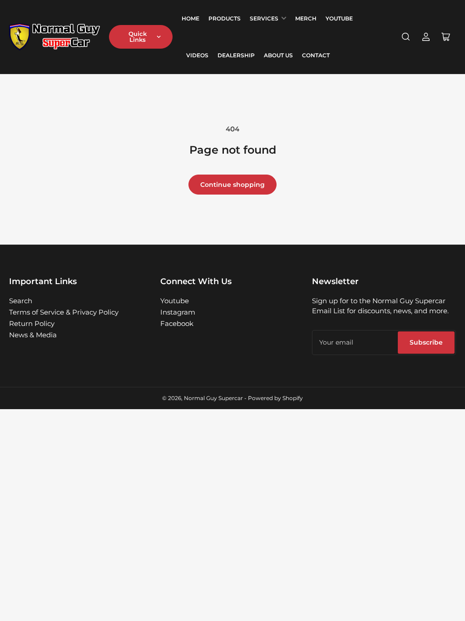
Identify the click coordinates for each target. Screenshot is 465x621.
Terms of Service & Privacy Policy (64, 312)
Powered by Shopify (275, 398)
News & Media (33, 335)
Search (20, 300)
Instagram (177, 312)
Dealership (236, 55)
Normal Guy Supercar (213, 398)
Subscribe (426, 342)
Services (264, 18)
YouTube (339, 18)
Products (224, 18)
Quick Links (138, 36)
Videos (197, 55)
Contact (316, 55)
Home (190, 18)
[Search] (406, 37)
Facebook (176, 323)
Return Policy (31, 323)
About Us (278, 55)
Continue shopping (232, 184)
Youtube (174, 300)
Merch (306, 18)
